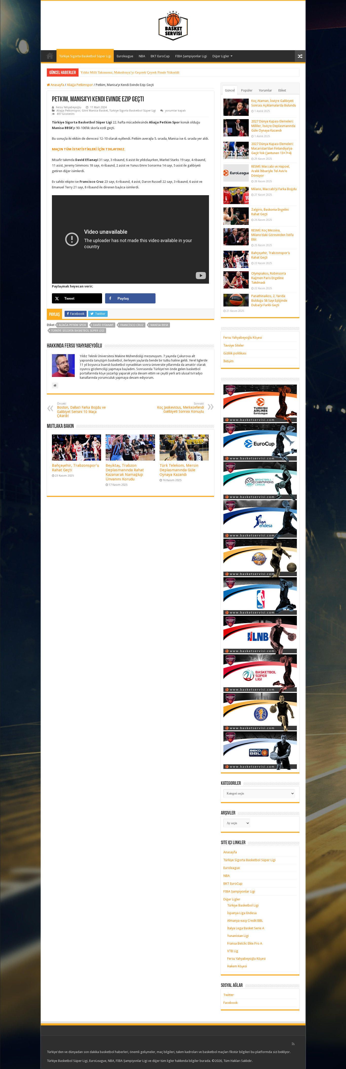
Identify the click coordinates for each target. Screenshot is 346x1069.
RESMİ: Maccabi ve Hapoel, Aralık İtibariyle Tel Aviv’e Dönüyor (270, 171)
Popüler (247, 90)
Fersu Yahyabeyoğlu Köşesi (242, 337)
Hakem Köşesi (237, 966)
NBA (142, 56)
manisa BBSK (159, 325)
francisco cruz (132, 325)
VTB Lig (232, 951)
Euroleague (125, 56)
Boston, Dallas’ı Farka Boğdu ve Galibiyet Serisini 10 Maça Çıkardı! (81, 410)
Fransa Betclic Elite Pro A (244, 943)
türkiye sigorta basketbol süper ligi (77, 330)
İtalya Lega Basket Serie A (245, 928)
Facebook (230, 1003)
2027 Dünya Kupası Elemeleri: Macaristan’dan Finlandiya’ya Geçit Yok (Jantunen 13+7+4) (272, 148)
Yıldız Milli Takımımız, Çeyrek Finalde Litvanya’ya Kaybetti (123, 72)
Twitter (228, 995)
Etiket (282, 90)
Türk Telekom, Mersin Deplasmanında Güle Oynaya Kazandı (179, 470)
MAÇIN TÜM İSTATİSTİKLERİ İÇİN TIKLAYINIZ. (88, 149)
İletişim (228, 361)
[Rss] (293, 1044)
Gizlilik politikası (234, 353)
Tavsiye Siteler (233, 345)
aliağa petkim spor (72, 325)
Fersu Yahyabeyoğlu (68, 107)
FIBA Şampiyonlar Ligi (191, 56)
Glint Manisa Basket (95, 110)
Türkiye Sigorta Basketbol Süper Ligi (85, 56)
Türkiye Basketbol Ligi (243, 905)
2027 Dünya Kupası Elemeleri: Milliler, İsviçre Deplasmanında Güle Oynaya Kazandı (273, 125)
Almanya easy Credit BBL (245, 920)
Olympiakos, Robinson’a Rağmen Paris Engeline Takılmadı (268, 277)
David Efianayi (103, 325)
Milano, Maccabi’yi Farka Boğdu (274, 189)
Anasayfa (49, 55)
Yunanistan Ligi (238, 936)
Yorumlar (265, 90)
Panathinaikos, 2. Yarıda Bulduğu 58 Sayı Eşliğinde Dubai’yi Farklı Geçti (269, 300)
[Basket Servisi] (173, 25)
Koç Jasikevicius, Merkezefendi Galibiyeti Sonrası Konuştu (180, 407)
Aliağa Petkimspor (80, 85)
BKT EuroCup (160, 56)
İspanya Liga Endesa (242, 913)
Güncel (230, 90)
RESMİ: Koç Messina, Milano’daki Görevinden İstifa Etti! (272, 234)
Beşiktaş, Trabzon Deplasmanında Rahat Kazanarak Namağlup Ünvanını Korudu (125, 472)
